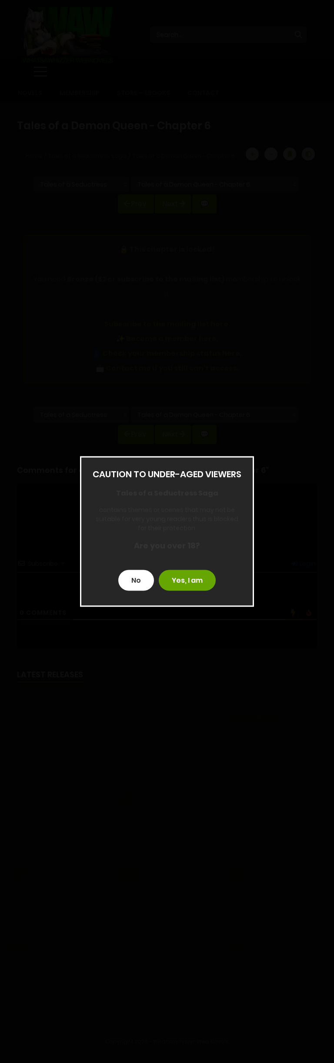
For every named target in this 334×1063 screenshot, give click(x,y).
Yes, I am (187, 580)
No (136, 580)
